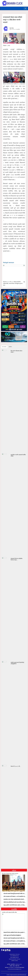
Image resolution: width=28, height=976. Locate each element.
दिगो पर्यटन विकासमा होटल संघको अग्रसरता (10, 873)
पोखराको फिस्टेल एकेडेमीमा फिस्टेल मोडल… (16, 559)
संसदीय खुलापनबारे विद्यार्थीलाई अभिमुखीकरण (17, 663)
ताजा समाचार (4, 346)
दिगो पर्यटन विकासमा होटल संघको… (16, 351)
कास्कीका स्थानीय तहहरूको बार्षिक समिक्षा (18, 455)
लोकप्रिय (10, 346)
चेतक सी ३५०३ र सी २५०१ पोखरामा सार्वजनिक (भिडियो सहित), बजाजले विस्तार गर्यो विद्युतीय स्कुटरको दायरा (12, 283)
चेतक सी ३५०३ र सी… (16, 766)
